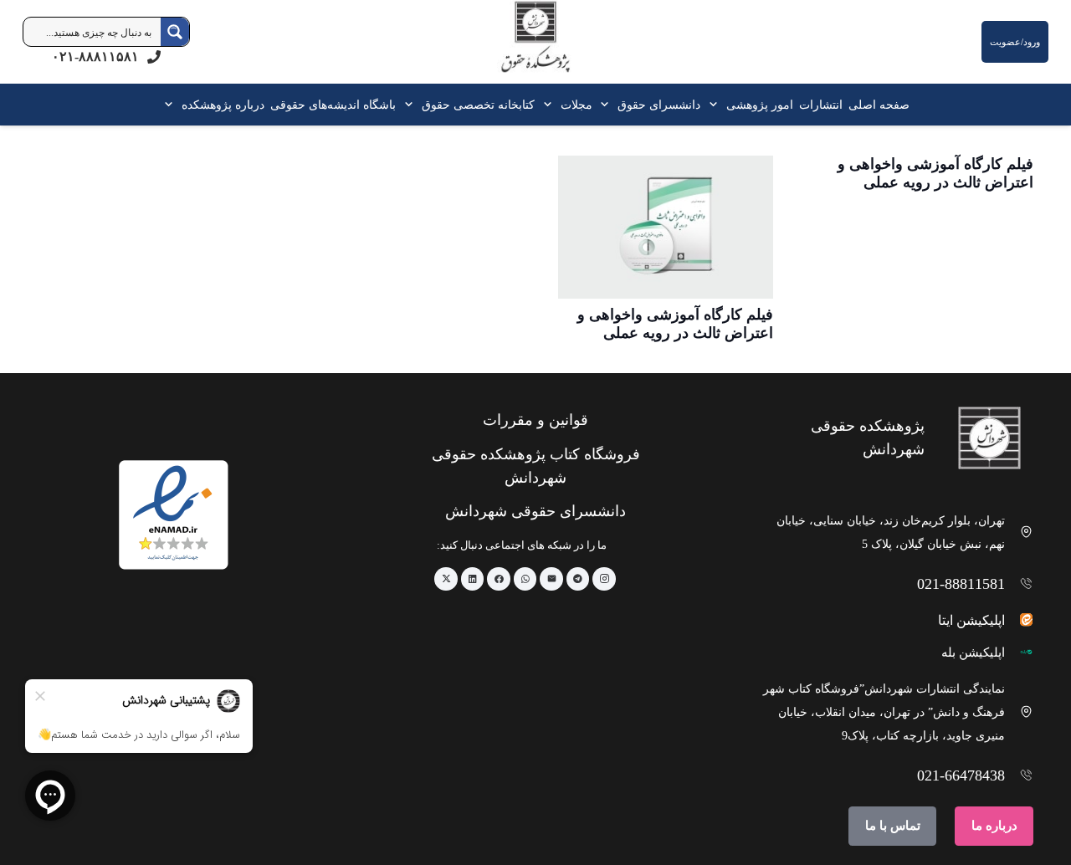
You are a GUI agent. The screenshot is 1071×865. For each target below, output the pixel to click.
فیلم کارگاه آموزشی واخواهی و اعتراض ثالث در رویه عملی (935, 173)
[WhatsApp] (525, 579)
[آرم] (535, 45)
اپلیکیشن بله (973, 652)
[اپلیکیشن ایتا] (1019, 619)
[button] (716, 104)
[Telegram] (578, 579)
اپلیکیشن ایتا (971, 620)
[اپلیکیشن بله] (1019, 652)
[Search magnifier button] (175, 32)
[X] (446, 579)
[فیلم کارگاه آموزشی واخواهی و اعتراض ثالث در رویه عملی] (665, 227)
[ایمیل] (551, 579)
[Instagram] (604, 579)
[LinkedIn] (472, 579)
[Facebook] (498, 579)
